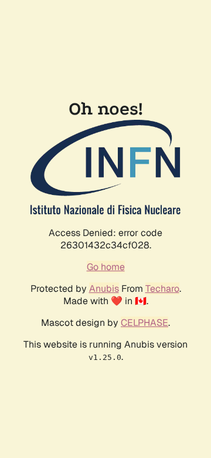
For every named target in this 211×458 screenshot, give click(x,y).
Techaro (162, 288)
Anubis (104, 288)
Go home (106, 267)
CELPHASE (144, 322)
